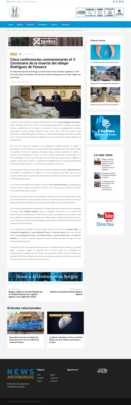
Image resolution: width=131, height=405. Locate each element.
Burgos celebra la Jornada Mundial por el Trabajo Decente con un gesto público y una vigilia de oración (26, 294)
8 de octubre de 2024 (21, 82)
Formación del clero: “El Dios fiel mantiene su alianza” (109, 175)
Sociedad (30, 25)
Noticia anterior (15, 289)
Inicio (11, 25)
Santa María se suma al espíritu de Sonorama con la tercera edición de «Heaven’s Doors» (24, 339)
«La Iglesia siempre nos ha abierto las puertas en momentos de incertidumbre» (108, 186)
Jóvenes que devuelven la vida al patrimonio (105, 105)
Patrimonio (42, 25)
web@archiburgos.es (31, 1)
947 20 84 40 (18, 1)
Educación (65, 25)
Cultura (54, 25)
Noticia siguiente (75, 289)
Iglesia (20, 25)
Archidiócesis (15, 315)
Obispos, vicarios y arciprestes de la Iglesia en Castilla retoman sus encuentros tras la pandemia (108, 164)
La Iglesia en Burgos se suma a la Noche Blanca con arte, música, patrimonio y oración (65, 339)
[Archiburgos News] (15, 12)
